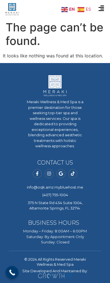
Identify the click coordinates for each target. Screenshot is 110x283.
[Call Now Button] (12, 272)
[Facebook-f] (37, 173)
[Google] (60, 173)
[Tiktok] (72, 173)
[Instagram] (49, 173)
